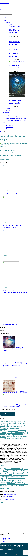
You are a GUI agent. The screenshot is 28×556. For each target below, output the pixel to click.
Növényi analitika (18, 480)
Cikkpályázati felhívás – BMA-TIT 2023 (16, 115)
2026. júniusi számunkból (10, 259)
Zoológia (5, 485)
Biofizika (13, 469)
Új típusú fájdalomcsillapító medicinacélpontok (12, 378)
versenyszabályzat (11, 438)
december (22, 423)
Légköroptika (11, 478)
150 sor (1, 421)
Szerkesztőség (9, 127)
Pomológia (10, 482)
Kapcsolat (8, 129)
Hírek (14, 473)
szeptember (2, 435)
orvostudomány (18, 433)
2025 (19, 421)
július (14, 428)
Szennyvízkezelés (3, 484)
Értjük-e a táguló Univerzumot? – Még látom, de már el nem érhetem (14, 349)
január (11, 428)
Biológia (21, 469)
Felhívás (20, 426)
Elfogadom (11, 549)
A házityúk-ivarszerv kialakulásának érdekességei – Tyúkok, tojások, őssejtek (13, 152)
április (17, 438)
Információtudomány (4, 475)
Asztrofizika (8, 469)
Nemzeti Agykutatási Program (7, 480)
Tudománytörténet (19, 484)
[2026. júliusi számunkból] (16, 26)
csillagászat (11, 423)
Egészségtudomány (12, 470)
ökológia (21, 438)
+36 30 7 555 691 (9, 499)
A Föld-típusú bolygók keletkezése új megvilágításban (14, 405)
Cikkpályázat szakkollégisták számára (16, 120)
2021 (7, 421)
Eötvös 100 (12, 426)
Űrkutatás (21, 485)
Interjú (10, 475)
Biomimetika (26, 469)
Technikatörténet (10, 484)
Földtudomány (10, 472)
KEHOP (20, 428)
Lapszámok (9, 24)
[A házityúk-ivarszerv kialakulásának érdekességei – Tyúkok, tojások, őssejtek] (14, 145)
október (13, 433)
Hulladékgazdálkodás (8, 473)
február (16, 426)
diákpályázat (4, 425)
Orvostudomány (4, 482)
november (9, 433)
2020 (5, 421)
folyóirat (3, 428)
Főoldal (5, 17)
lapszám (22, 431)
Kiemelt (3, 430)
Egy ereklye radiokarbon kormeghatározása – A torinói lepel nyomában (15, 392)
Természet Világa (4, 3)
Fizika (1, 472)
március (4, 433)
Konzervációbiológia (16, 475)
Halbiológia (2, 473)
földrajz (8, 428)
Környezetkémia (12, 476)
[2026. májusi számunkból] (16, 50)
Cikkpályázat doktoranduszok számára (16, 118)
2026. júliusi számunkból (10, 194)
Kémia (7, 476)
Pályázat (5, 222)
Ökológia (10, 485)
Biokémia (17, 469)
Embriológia (3, 146)
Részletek (7, 554)
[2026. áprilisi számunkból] (16, 61)
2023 (13, 421)
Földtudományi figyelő (19, 472)
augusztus (5, 423)
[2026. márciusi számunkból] (17, 96)
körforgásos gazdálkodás (13, 431)
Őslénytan (15, 485)
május (1, 433)
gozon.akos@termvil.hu (10, 494)
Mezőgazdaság (17, 478)
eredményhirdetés (4, 426)
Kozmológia (22, 475)
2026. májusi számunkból (10, 324)
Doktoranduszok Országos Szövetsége (16, 425)
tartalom (9, 435)
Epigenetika (19, 470)
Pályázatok (6, 112)
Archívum (8, 110)
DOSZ (26, 425)
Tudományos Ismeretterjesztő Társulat (16, 436)
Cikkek (5, 20)
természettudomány (18, 435)
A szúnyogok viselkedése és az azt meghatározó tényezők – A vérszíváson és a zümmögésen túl (15, 364)
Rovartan (21, 482)
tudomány (2, 436)
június (17, 428)
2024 (16, 421)
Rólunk (5, 123)
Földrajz (5, 472)
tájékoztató (3, 438)
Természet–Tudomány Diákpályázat (15, 117)
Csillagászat (4, 470)
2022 (10, 421)
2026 (22, 421)
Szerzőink (8, 108)
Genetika (26, 472)
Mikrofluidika (22, 478)
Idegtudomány (19, 473)
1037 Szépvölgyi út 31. (9, 496)
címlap (17, 423)
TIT (24, 435)
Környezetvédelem (20, 476)
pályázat (25, 433)
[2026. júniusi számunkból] (16, 38)
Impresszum (9, 125)
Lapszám (11, 36)
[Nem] (16, 554)
